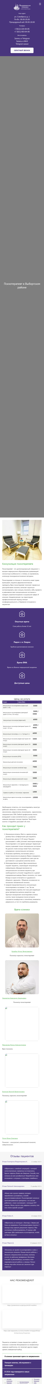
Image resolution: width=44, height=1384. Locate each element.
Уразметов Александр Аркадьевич (14, 998)
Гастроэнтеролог (24, 1382)
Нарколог (36, 1381)
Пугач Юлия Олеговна (10, 1138)
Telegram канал (22, 44)
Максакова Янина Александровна (14, 1045)
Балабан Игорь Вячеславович (22, 951)
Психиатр (36, 1379)
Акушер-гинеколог (9, 1380)
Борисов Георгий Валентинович (13, 1092)
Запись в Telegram (22, 38)
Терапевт (9, 1383)
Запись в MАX (22, 41)
